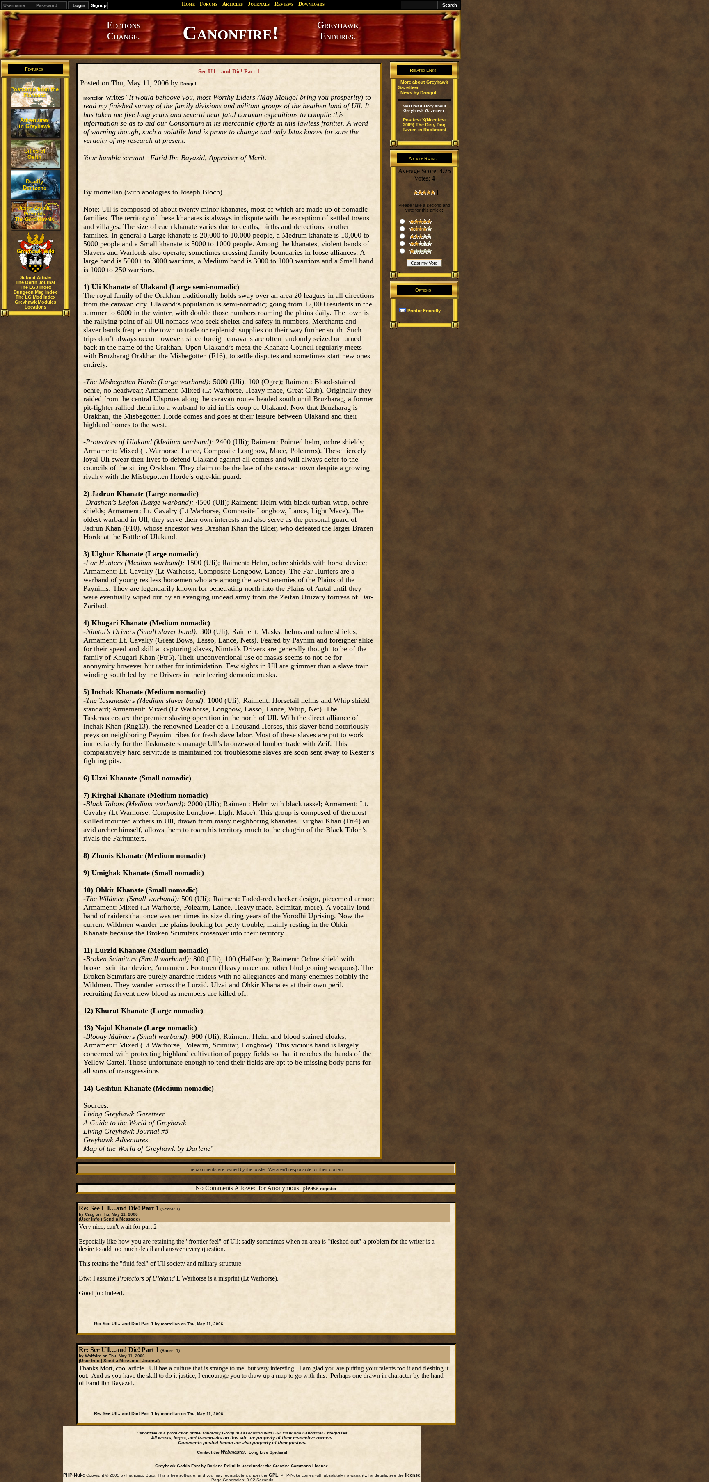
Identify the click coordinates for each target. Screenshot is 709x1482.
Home (188, 4)
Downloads (311, 4)
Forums (208, 4)
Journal (150, 1360)
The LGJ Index (35, 287)
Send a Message (120, 1219)
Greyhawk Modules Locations (35, 304)
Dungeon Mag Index (35, 292)
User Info (90, 1219)
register (328, 1188)
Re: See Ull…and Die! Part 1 (123, 1323)
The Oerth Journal (35, 282)
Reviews (283, 4)
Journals (259, 4)
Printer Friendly (424, 310)
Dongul (188, 83)
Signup (99, 5)
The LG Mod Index (35, 297)
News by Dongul (418, 92)
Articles (232, 4)
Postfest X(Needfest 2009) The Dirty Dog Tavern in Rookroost (424, 124)
